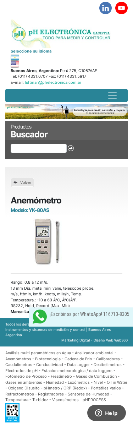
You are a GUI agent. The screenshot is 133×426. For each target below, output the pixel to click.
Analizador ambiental (95, 352)
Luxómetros (79, 382)
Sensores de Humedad (88, 394)
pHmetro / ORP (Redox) (65, 388)
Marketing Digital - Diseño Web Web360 (94, 340)
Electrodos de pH (21, 370)
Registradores (51, 394)
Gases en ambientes (23, 382)
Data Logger (78, 364)
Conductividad (49, 364)
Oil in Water (117, 382)
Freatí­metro (61, 376)
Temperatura (16, 399)
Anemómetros (18, 358)
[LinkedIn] (105, 8)
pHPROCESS (94, 399)
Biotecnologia (48, 358)
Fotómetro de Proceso (26, 376)
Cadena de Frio (78, 358)
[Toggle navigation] (112, 95)
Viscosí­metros (65, 399)
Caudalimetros (18, 364)
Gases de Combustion (96, 376)
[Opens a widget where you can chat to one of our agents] (106, 413)
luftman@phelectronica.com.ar (52, 82)
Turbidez (40, 399)
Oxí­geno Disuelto (24, 388)
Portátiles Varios (106, 388)
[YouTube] (121, 8)
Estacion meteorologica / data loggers (77, 370)
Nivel (98, 382)
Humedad (55, 382)
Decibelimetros (108, 364)
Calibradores (108, 358)
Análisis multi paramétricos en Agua (38, 352)
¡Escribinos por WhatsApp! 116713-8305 (89, 314)
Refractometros (19, 394)
